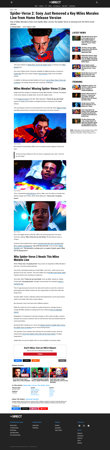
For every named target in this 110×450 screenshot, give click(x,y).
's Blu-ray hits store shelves (39, 334)
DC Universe (57, 6)
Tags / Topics (58, 430)
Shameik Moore (35, 394)
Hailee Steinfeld (35, 390)
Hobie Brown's (31, 193)
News (50, 6)
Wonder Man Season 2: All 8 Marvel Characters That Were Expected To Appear (89, 74)
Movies (41, 6)
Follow (16, 408)
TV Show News (14, 427)
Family (51, 393)
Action (51, 389)
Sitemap (79, 442)
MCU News (13, 430)
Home (11, 9)
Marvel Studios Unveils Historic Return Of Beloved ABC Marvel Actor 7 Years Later (88, 67)
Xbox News (36, 425)
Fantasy (51, 394)
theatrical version (23, 99)
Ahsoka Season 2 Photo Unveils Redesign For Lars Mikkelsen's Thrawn (88, 104)
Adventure (52, 390)
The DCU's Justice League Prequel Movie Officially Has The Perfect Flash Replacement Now (89, 50)
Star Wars (64, 6)
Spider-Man (17, 73)
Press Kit (79, 438)
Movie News (13, 425)
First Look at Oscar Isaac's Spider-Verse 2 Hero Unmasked (21, 379)
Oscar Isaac (34, 393)
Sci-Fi (50, 396)
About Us (79, 433)
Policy (79, 440)
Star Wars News (14, 432)
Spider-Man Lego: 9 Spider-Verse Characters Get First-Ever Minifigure (59, 380)
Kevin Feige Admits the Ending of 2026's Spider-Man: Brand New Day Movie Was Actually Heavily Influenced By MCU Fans (89, 113)
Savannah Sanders (16, 27)
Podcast (57, 425)
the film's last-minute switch (57, 272)
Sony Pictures (42, 73)
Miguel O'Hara (61, 108)
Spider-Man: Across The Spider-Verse (36, 385)
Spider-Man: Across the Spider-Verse (84, 130)
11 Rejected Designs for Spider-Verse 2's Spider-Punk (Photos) (40, 379)
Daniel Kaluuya (35, 389)
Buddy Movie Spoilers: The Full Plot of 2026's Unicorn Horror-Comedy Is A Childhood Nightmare (88, 88)
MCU (36, 6)
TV (46, 6)
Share (18, 360)
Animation (52, 392)
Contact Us (80, 435)
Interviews (72, 6)
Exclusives (58, 427)
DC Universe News (15, 435)
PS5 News (35, 427)
